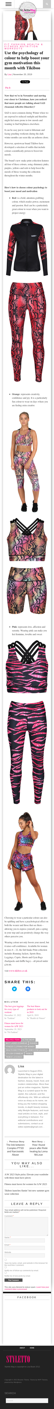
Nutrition (29, 46)
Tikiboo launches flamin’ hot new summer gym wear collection (26, 1192)
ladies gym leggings (37, 1050)
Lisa (9, 74)
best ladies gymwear (16, 1043)
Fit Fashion (15, 44)
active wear (28, 1040)
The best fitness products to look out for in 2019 (37, 1009)
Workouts (13, 48)
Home (32, 1348)
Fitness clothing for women (20, 1047)
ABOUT (22, 1348)
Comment (9, 1216)
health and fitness (15, 1050)
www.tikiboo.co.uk (18, 970)
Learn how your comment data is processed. (26, 1288)
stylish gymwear (14, 1054)
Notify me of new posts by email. (17, 1276)
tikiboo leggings (14, 1057)
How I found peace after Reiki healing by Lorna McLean (39, 1150)
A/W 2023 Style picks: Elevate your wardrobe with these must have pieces (26, 1176)
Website (7, 1252)
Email (7, 1245)
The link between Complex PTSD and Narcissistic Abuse (15, 1150)
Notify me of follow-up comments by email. (21, 1271)
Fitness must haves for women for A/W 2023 (13, 1025)
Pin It (7, 87)
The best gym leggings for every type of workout (14, 1009)
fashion (33, 1043)
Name (7, 1237)
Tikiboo (29, 1054)
